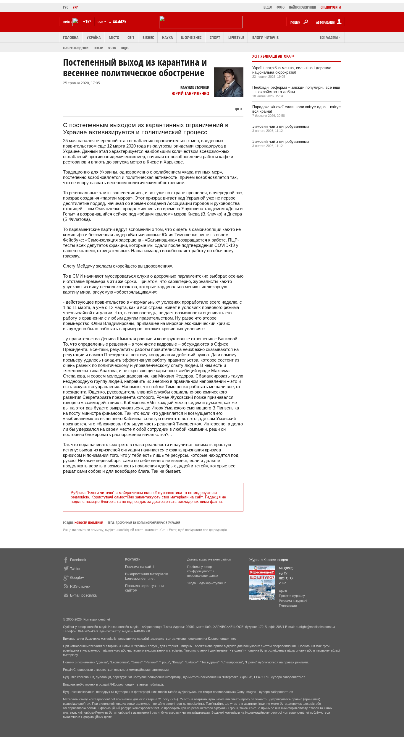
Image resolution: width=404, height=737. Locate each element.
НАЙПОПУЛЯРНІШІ (302, 7)
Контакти (132, 559)
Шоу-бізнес (191, 37)
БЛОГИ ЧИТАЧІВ (265, 37)
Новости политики (89, 522)
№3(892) (286, 568)
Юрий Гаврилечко (190, 93)
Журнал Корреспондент (269, 560)
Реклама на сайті (139, 567)
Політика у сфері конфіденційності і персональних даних (202, 571)
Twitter (75, 569)
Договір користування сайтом (209, 559)
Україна (94, 37)
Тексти (98, 48)
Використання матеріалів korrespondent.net (146, 576)
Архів (283, 591)
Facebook (78, 560)
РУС (65, 7)
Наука (167, 37)
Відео (125, 48)
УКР (75, 7)
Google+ (77, 578)
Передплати (288, 605)
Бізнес (148, 37)
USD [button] (101, 22)
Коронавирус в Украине (163, 522)
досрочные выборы (130, 522)
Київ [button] (66, 22)
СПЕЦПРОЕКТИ (331, 7)
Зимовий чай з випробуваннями (280, 126)
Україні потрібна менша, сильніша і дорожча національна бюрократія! (291, 70)
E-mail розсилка (83, 595)
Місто (114, 37)
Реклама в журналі (293, 600)
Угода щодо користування (206, 583)
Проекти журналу (292, 595)
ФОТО (281, 7)
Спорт (215, 37)
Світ (130, 37)
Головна (70, 37)
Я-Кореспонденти (75, 48)
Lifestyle (236, 37)
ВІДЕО (268, 7)
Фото (112, 48)
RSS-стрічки (80, 586)
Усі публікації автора (271, 56)
